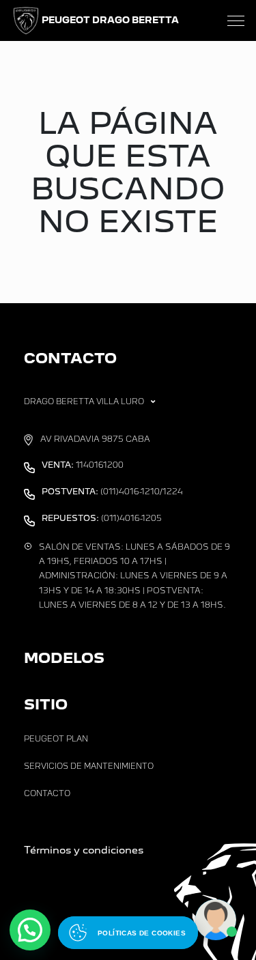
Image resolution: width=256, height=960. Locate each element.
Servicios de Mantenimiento (89, 766)
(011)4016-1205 (102, 518)
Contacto (47, 793)
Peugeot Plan (56, 739)
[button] (30, 929)
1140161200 (83, 465)
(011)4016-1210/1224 (112, 491)
